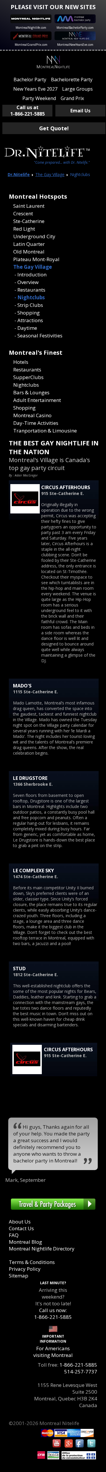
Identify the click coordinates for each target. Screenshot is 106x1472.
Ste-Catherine (28, 221)
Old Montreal (28, 251)
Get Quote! (54, 128)
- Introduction (30, 274)
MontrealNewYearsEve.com (75, 45)
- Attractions (28, 320)
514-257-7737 (80, 1371)
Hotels (20, 362)
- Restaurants (29, 289)
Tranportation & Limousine (45, 430)
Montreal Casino (32, 415)
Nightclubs (26, 384)
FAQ (14, 1235)
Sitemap (18, 1275)
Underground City (34, 236)
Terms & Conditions (32, 1262)
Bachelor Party (30, 79)
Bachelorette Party (71, 79)
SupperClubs (28, 377)
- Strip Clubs (28, 305)
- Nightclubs (29, 297)
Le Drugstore (30, 778)
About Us (20, 1221)
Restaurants (27, 369)
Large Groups (77, 89)
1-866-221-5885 (78, 1364)
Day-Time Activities (35, 423)
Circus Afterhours (65, 487)
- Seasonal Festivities (37, 335)
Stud (19, 968)
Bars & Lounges (31, 392)
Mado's (22, 685)
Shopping (24, 407)
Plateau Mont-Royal (36, 259)
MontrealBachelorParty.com (75, 28)
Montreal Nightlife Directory (41, 1248)
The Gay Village (49, 174)
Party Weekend (39, 98)
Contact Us (21, 1228)
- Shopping (26, 312)
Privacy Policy (25, 1268)
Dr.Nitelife (19, 174)
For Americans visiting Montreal (53, 1351)
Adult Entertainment (37, 400)
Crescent (23, 213)
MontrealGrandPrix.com (31, 45)
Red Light (24, 228)
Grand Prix (72, 98)
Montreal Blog (25, 1241)
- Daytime (25, 328)
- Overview (26, 282)
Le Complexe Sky (33, 870)
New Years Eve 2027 (35, 89)
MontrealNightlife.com (31, 28)
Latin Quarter (29, 244)
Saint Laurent (28, 205)
